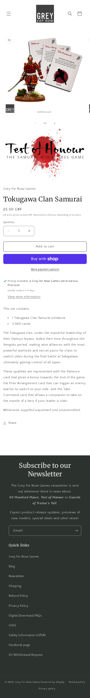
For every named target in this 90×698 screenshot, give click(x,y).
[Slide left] (35, 123)
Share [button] (12, 423)
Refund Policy (18, 596)
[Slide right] (54, 123)
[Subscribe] (76, 531)
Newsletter (16, 576)
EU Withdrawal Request (26, 655)
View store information (24, 297)
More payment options (45, 269)
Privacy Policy (18, 606)
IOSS (12, 625)
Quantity (8, 222)
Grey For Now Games (24, 556)
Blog (12, 566)
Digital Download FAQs (25, 615)
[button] (9, 14)
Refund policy (77, 682)
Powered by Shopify (53, 682)
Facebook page (19, 645)
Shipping (15, 586)
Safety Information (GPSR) (27, 635)
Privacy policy (47, 688)
